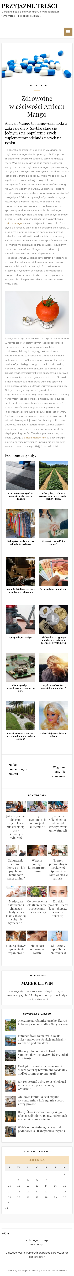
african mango (13, 223)
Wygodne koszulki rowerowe (59, 771)
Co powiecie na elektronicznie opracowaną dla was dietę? (37, 906)
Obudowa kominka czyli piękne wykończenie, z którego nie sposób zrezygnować (41, 1100)
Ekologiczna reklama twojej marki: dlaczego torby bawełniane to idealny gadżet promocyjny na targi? (42, 1069)
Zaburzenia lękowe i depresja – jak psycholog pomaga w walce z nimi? (16, 869)
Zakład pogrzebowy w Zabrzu (18, 769)
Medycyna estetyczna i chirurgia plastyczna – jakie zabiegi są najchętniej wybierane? (16, 912)
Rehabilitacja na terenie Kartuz (37, 949)
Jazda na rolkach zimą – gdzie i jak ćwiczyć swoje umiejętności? (58, 823)
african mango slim (35, 437)
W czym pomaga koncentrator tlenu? (37, 865)
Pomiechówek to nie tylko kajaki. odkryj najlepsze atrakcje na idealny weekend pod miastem (42, 1039)
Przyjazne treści (29, 6)
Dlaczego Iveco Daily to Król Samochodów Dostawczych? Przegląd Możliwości (43, 1054)
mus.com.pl (37, 1244)
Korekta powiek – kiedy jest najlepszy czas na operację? (58, 908)
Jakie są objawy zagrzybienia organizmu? (16, 949)
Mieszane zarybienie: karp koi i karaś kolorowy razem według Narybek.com (43, 1022)
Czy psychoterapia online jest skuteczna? (37, 821)
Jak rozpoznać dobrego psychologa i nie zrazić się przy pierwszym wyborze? (15, 826)
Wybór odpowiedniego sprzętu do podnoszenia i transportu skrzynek (41, 1129)
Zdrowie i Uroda (37, 85)
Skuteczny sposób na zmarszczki (58, 949)
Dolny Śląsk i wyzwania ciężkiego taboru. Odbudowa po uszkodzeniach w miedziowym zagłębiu (42, 1115)
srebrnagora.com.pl (37, 1240)
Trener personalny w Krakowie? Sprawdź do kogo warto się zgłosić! (58, 869)
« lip (7, 1208)
